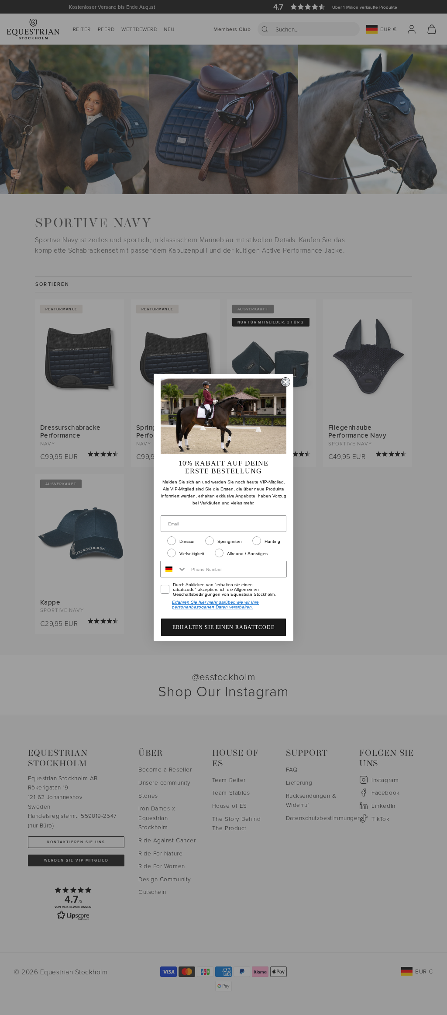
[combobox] (174, 569)
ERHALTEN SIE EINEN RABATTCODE (223, 627)
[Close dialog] (285, 382)
